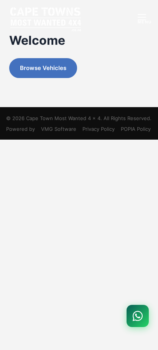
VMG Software (58, 129)
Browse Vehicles (43, 68)
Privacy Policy (98, 129)
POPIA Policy (136, 129)
